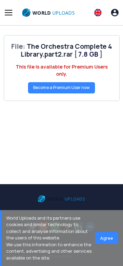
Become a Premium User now (61, 87)
